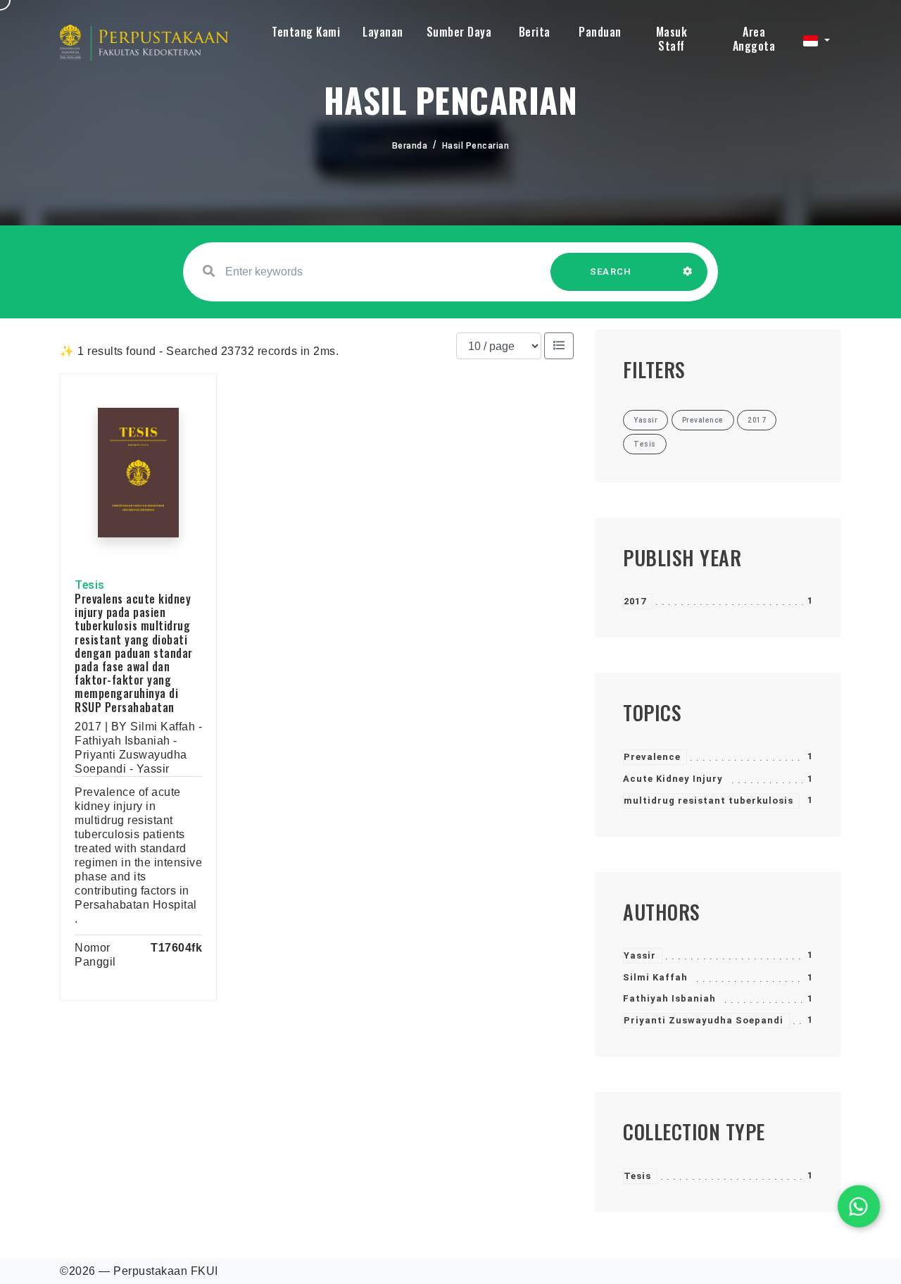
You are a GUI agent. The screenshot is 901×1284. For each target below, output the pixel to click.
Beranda (410, 146)
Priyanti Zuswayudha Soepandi (703, 1020)
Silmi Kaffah (655, 977)
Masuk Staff (672, 38)
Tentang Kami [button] (306, 31)
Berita (534, 31)
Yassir (640, 955)
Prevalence (652, 757)
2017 (635, 601)
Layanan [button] (383, 31)
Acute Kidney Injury (673, 778)
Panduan (600, 31)
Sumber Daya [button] (459, 31)
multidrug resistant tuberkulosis (708, 800)
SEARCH (611, 271)
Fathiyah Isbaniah (669, 998)
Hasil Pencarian (476, 146)
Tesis (637, 1176)
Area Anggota (754, 38)
